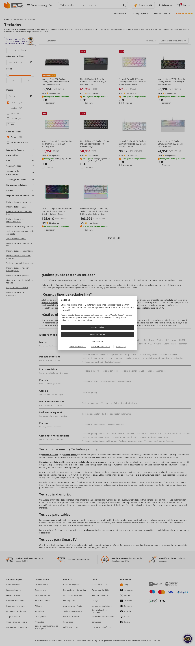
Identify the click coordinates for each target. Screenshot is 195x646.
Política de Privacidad (100, 346)
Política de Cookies (78, 346)
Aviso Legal (121, 346)
